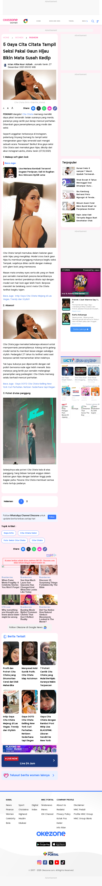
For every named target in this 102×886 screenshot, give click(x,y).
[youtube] (57, 862)
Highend (23, 814)
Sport (21, 805)
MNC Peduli (79, 810)
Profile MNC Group (83, 814)
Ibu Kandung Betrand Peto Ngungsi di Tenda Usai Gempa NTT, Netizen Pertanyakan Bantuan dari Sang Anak (86, 195)
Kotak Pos (62, 819)
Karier (59, 823)
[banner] (29, 752)
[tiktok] (63, 862)
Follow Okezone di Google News (25, 627)
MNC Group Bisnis (83, 819)
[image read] (10, 172)
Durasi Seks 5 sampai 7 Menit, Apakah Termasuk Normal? (85, 171)
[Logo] (25, 21)
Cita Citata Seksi (28, 533)
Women (10, 814)
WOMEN (19, 38)
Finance (10, 810)
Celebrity (10, 819)
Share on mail (49, 108)
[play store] (43, 844)
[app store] (59, 844)
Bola (8, 823)
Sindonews (46, 805)
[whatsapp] (44, 108)
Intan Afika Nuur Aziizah (20, 64)
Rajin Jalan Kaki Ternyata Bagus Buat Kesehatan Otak (86, 218)
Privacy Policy (64, 814)
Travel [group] (71, 21)
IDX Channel (47, 814)
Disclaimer (79, 805)
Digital (35, 805)
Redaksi (60, 810)
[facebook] (45, 862)
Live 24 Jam (27, 763)
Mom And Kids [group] (54, 21)
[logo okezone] (51, 833)
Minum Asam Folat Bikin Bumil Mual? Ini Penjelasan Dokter (86, 206)
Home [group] (38, 21)
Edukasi (22, 823)
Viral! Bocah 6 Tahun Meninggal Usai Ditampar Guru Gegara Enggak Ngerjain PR (86, 183)
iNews (44, 810)
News (9, 805)
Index (34, 810)
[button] (87, 21)
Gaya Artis (9, 533)
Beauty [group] (85, 21)
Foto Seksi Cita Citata (14, 540)
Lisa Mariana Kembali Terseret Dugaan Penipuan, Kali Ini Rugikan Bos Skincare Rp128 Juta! (36, 172)
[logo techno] (10, 21)
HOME (6, 38)
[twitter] (51, 862)
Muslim (22, 819)
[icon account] (5, 65)
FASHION (33, 38)
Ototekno (24, 810)
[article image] (68, 171)
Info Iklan (61, 828)
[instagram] (39, 862)
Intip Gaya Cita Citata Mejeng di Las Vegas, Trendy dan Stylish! (11, 723)
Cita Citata (27, 114)
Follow (52, 517)
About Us (61, 805)
